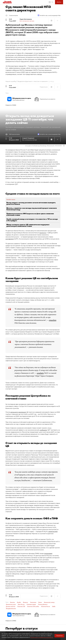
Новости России (45, 606)
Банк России (21, 604)
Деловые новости (10, 606)
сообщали (43, 430)
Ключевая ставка (31, 604)
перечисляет (53, 531)
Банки (40, 602)
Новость (12, 602)
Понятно (59, 635)
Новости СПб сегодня (33, 606)
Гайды (53, 606)
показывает (48, 553)
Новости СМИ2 (11, 105)
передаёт (40, 373)
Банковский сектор (49, 602)
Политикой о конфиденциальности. (41, 637)
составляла (10, 239)
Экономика (33, 602)
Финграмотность (11, 608)
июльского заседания (18, 412)
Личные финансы (42, 604)
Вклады (19, 602)
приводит (52, 320)
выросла (43, 233)
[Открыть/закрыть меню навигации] (49, 2)
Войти (59, 2)
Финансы (25, 602)
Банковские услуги (11, 604)
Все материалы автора (27, 21)
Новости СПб (21, 606)
